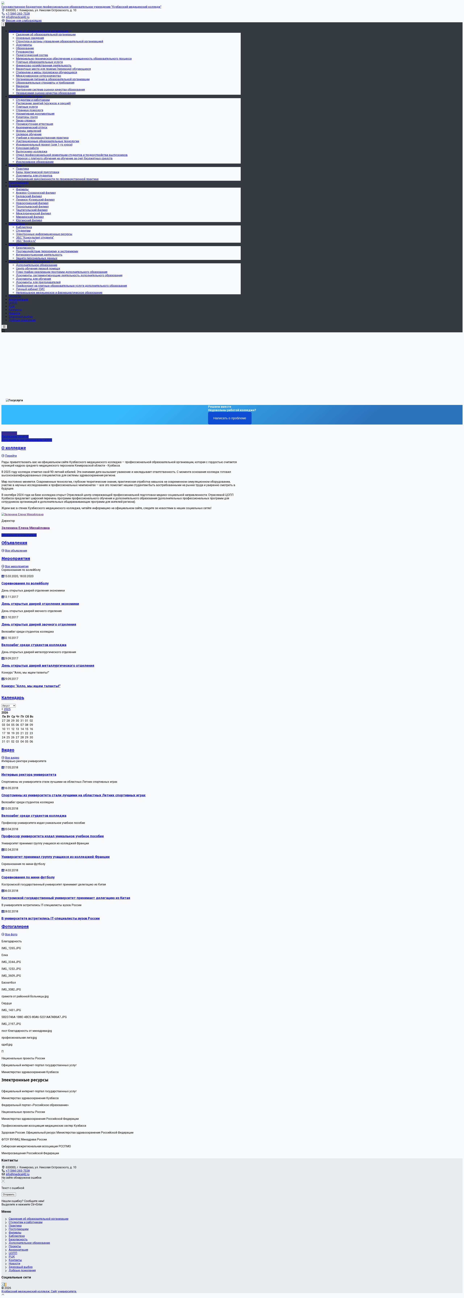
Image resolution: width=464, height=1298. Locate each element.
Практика (15, 1225)
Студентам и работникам (25, 1222)
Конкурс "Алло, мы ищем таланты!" (30, 686)
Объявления (14, 542)
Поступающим (18, 1229)
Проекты (15, 1246)
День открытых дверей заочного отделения (38, 624)
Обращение (9, 433)
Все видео (12, 757)
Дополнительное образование (29, 1243)
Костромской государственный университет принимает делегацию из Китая (65, 898)
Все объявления (16, 550)
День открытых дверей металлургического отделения (47, 666)
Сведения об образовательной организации (38, 1218)
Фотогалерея (15, 926)
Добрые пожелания (22, 1270)
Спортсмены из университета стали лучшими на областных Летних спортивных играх (73, 795)
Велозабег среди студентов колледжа (33, 645)
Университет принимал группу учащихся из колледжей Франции (55, 857)
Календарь (12, 697)
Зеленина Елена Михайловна (25, 528)
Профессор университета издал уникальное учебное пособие (52, 836)
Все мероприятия (16, 566)
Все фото (11, 934)
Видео (7, 750)
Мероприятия (15, 558)
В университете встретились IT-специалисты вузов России (50, 918)
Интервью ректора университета (28, 775)
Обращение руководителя (19, 535)
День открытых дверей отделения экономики (40, 604)
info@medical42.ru (17, 17)
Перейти (11, 455)
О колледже (13, 447)
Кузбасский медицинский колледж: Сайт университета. (39, 1291)
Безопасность (18, 1239)
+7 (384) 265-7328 (18, 13)
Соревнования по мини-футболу (28, 877)
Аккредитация (18, 1249)
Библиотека (17, 1236)
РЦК (12, 1256)
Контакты (15, 1260)
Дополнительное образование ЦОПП (26, 440)
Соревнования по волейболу (25, 583)
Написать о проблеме (229, 418)
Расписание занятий (15, 436)
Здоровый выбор (21, 1267)
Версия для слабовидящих (24, 20)
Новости (14, 1263)
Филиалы (15, 1232)
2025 (7, 709)
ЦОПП (13, 1253)
